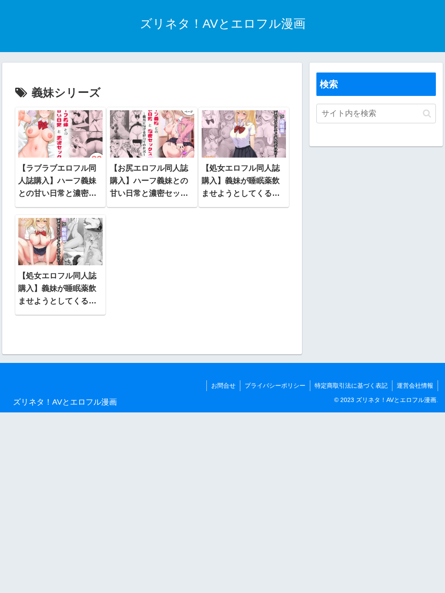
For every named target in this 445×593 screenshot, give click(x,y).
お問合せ (223, 385)
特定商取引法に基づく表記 (351, 385)
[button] (427, 114)
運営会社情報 (415, 385)
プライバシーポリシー (275, 385)
